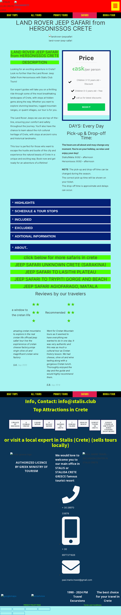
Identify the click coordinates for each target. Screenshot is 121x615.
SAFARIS (85, 15)
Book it (86, 107)
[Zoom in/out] (6, 609)
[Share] (31, 609)
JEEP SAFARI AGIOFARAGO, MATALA (60, 286)
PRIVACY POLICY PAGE (32, 605)
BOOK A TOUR (109, 15)
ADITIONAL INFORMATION (35, 236)
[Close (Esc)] (44, 609)
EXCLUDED (24, 228)
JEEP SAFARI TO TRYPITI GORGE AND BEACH (60, 279)
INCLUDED (23, 219)
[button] (75, 6)
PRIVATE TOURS (60, 15)
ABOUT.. (21, 247)
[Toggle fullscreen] (19, 609)
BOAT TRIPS (12, 15)
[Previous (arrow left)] (6, 613)
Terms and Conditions (93, 605)
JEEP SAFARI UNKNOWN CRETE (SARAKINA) (60, 264)
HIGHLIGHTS (25, 203)
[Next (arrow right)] (19, 613)
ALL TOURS (36, 15)
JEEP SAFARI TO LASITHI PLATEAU (60, 272)
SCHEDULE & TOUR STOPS (36, 211)
